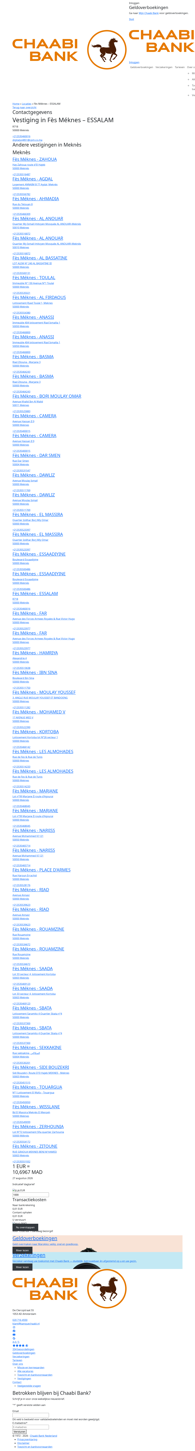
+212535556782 (21, 194)
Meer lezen (22, 1250)
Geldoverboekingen (141, 67)
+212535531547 (21, 470)
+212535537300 (21, 1023)
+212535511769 (21, 490)
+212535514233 (21, 766)
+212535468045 (21, 806)
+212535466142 (21, 747)
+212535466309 (21, 214)
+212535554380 (21, 312)
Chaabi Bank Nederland (43, 1435)
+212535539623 (21, 905)
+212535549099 (21, 1122)
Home (16, 103)
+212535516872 (21, 233)
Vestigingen (24, 1378)
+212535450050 (21, 1102)
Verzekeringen (164, 67)
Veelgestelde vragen (29, 1385)
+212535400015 (21, 431)
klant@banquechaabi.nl (26, 1323)
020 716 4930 (19, 1320)
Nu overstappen (25, 1227)
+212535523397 (21, 530)
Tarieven (180, 67)
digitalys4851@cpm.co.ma (27, 140)
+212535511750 (21, 687)
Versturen (19, 1431)
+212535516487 (21, 174)
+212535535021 (21, 293)
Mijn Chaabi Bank (149, 13)
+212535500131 (21, 273)
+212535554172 (21, 1141)
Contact (16, 1382)
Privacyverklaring (27, 1439)
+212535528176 (21, 885)
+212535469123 (21, 984)
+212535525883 (21, 411)
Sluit (131, 19)
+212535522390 (21, 727)
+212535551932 (21, 1161)
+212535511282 (21, 707)
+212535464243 (21, 372)
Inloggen (134, 62)
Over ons (17, 1364)
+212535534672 (21, 944)
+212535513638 (21, 668)
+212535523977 (21, 628)
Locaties (26, 103)
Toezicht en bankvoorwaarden (34, 1375)
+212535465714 (21, 845)
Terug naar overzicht (24, 107)
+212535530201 (21, 1063)
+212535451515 (21, 1082)
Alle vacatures (25, 1371)
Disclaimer (23, 1443)
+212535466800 (21, 332)
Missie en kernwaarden (30, 1367)
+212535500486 (21, 569)
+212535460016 (21, 136)
